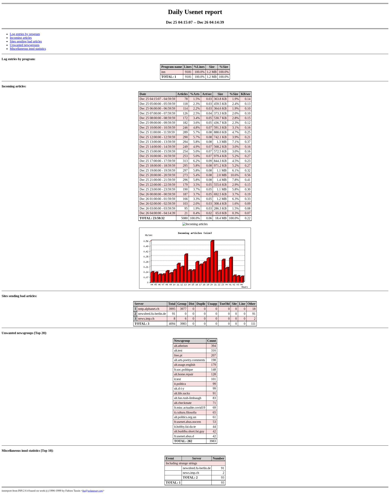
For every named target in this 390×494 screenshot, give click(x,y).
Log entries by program (25, 34)
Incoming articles (21, 37)
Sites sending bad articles (26, 41)
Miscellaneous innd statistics (28, 48)
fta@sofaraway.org (92, 490)
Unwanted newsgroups (24, 45)
